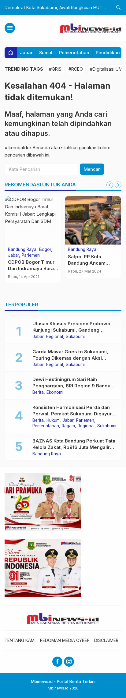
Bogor (45, 250)
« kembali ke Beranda (27, 147)
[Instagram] (69, 662)
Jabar (26, 52)
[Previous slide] (109, 185)
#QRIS (55, 69)
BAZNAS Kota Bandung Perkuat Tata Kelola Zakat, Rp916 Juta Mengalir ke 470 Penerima (73, 447)
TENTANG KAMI (20, 640)
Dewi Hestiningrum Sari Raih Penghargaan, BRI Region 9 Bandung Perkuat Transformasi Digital (74, 385)
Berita (38, 392)
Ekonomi (54, 392)
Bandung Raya (22, 250)
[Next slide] (118, 185)
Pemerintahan (74, 52)
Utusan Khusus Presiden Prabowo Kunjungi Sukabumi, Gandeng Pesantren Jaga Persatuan (71, 330)
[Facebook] (57, 662)
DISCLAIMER (106, 640)
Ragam (68, 426)
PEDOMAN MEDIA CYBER (65, 640)
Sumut (46, 52)
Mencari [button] (92, 169)
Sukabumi (75, 337)
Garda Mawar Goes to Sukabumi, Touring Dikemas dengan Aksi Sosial (70, 358)
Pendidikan (108, 52)
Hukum (53, 420)
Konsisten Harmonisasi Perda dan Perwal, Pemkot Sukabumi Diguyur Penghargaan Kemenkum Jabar (72, 413)
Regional (54, 337)
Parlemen (31, 255)
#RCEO (76, 69)
